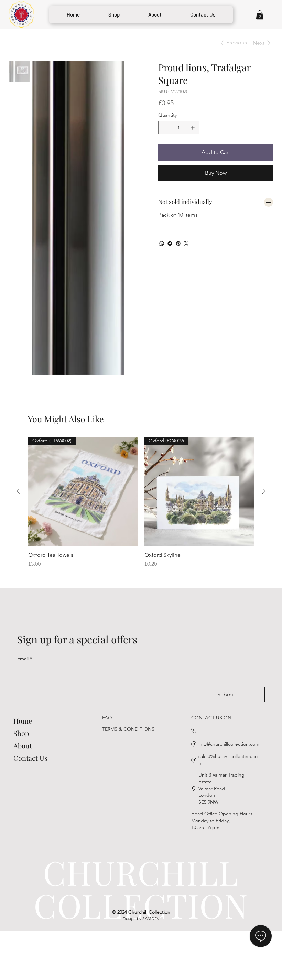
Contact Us (30, 634)
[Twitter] (186, 243)
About (22, 622)
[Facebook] (169, 243)
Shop (21, 609)
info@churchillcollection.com (228, 620)
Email (24, 535)
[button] (259, 14)
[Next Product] (264, 368)
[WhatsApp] (161, 243)
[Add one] (192, 127)
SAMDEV (150, 795)
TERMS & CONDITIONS (128, 606)
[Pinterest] (178, 243)
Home (22, 597)
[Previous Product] (18, 368)
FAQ (107, 594)
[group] (141, 379)
